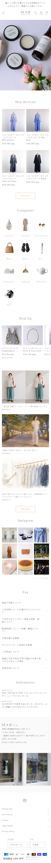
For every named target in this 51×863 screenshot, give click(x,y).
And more (25, 509)
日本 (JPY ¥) (16, 845)
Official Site (7, 809)
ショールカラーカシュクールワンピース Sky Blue (37, 137)
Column (5, 820)
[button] (3, 13)
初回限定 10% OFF (13, 859)
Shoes (25, 259)
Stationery (9, 282)
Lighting (25, 282)
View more (25, 196)
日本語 (35, 845)
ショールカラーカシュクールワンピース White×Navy (13, 137)
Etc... (42, 259)
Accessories (42, 236)
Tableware (42, 282)
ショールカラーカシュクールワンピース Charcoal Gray (13, 178)
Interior (9, 236)
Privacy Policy (8, 831)
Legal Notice (7, 826)
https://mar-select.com (14, 742)
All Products (7, 814)
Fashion (25, 236)
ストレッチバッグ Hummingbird (10, 349)
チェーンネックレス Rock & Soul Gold (32, 349)
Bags (9, 259)
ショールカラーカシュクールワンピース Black (37, 177)
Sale (9, 305)
